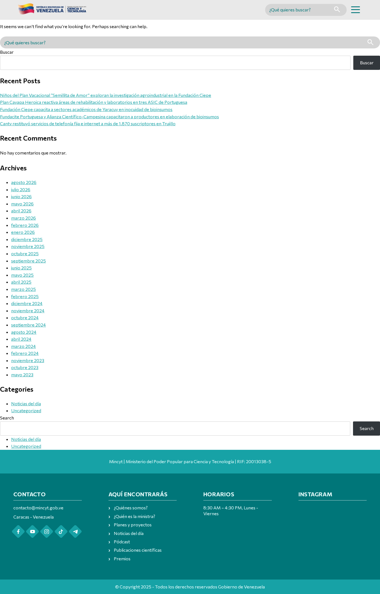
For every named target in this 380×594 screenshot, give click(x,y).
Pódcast (122, 541)
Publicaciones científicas (138, 550)
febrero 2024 (25, 353)
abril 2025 (21, 281)
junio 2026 (21, 196)
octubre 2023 (24, 367)
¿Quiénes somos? (131, 507)
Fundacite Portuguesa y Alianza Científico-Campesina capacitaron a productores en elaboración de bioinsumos (109, 116)
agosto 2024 (23, 332)
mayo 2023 (22, 374)
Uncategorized (26, 410)
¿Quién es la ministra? (134, 516)
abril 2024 (21, 339)
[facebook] (18, 531)
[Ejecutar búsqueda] (337, 10)
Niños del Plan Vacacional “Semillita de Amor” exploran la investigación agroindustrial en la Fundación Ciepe (105, 95)
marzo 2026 (23, 217)
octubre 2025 (25, 253)
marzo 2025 (23, 289)
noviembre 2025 (28, 246)
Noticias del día (26, 403)
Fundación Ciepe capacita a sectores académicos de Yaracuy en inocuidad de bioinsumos (86, 109)
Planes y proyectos (133, 524)
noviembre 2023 (27, 360)
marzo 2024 (23, 346)
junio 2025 (21, 267)
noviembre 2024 (28, 310)
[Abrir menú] (355, 9)
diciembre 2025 (27, 239)
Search (7, 417)
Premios (122, 558)
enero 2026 (23, 232)
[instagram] (46, 531)
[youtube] (32, 531)
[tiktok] (61, 531)
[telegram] (75, 531)
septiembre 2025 (28, 260)
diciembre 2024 (27, 303)
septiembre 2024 (28, 324)
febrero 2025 (25, 296)
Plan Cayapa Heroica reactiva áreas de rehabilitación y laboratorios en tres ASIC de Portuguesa (93, 102)
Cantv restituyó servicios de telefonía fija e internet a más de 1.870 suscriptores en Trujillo (88, 123)
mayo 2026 (22, 203)
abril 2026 (21, 210)
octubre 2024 (25, 317)
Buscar (7, 52)
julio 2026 (20, 189)
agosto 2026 (23, 182)
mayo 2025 (22, 275)
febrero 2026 (25, 225)
